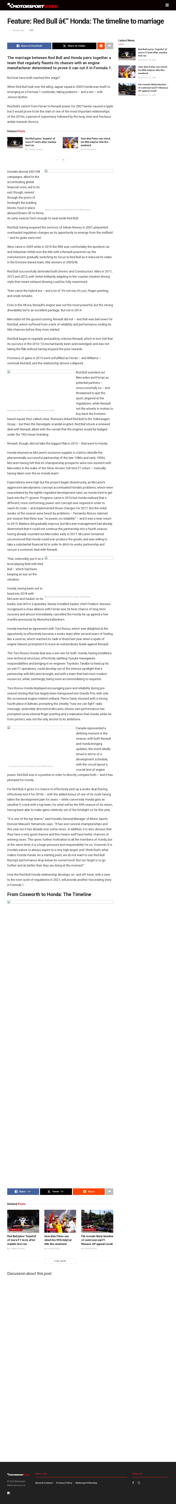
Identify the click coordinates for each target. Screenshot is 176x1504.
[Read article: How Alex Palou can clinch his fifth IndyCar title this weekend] (70, 142)
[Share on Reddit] (101, 46)
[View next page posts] (63, 159)
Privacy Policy (64, 1483)
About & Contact (44, 1483)
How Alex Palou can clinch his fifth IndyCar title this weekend (95, 142)
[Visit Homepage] (33, 5)
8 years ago (18, 30)
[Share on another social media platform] (109, 46)
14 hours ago (89, 149)
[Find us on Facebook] (133, 1483)
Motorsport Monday (86, 1483)
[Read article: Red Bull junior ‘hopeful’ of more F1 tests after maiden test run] (15, 142)
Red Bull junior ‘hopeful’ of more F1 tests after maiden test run (40, 142)
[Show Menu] (167, 5)
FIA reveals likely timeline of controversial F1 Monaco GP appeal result (97, 1240)
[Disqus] (60, 1321)
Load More (60, 1261)
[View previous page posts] (57, 159)
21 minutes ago (35, 149)
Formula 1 (16, 1230)
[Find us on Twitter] (138, 1483)
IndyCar (51, 1230)
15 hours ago (90, 1249)
